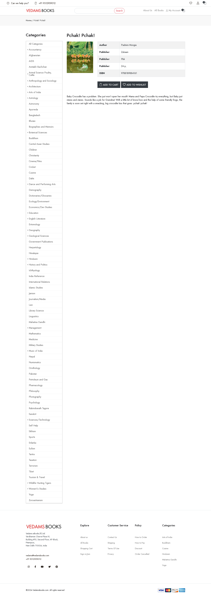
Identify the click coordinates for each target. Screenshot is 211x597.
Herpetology (35, 247)
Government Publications (41, 241)
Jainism (32, 293)
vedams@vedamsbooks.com (37, 555)
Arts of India (35, 92)
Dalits (31, 178)
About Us (147, 10)
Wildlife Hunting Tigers (40, 483)
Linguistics (34, 316)
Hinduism (33, 259)
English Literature (37, 218)
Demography (35, 190)
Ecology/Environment (39, 201)
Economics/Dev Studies (40, 207)
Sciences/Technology (39, 419)
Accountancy (35, 49)
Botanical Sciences (38, 132)
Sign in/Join (85, 554)
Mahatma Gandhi (37, 322)
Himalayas (33, 253)
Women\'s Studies (37, 488)
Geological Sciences (39, 236)
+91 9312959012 (47, 3)
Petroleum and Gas (38, 379)
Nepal (32, 356)
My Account (174, 10)
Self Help (33, 425)
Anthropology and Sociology (42, 80)
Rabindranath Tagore (39, 408)
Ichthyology (34, 270)
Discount (138, 548)
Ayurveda (33, 109)
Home (28, 20)
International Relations (39, 282)
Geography (34, 230)
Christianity (34, 155)
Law (31, 305)
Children (33, 149)
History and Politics (38, 264)
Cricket (32, 167)
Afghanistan (34, 55)
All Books (159, 10)
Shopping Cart (86, 548)
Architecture (35, 86)
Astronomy (34, 103)
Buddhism (33, 138)
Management (35, 328)
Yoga (31, 494)
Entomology (34, 224)
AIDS (31, 61)
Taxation (33, 460)
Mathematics (35, 333)
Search (119, 10)
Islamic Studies (36, 287)
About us (84, 537)
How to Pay (140, 542)
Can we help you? (19, 3)
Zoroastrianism (36, 500)
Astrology (33, 98)
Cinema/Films (35, 161)
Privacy (111, 554)
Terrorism (33, 465)
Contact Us (112, 537)
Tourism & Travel (37, 477)
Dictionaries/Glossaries (40, 195)
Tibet (31, 471)
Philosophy (34, 391)
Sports (32, 437)
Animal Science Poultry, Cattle (40, 74)
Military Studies (36, 345)
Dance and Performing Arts (42, 184)
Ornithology (34, 368)
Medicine (33, 339)
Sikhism (32, 431)
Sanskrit (32, 414)
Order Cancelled (142, 554)
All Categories (36, 44)
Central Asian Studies (39, 144)
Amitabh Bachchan (38, 67)
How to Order (141, 537)
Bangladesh (34, 115)
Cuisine (32, 172)
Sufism (32, 448)
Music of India (35, 351)
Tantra (32, 454)
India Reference (36, 276)
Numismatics (35, 362)
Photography (35, 396)
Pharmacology (35, 385)
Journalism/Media (37, 299)
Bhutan (32, 121)
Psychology (34, 402)
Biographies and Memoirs (41, 126)
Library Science (36, 310)
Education (33, 213)
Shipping (111, 542)
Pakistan (33, 373)
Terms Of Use (113, 548)
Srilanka (32, 442)
